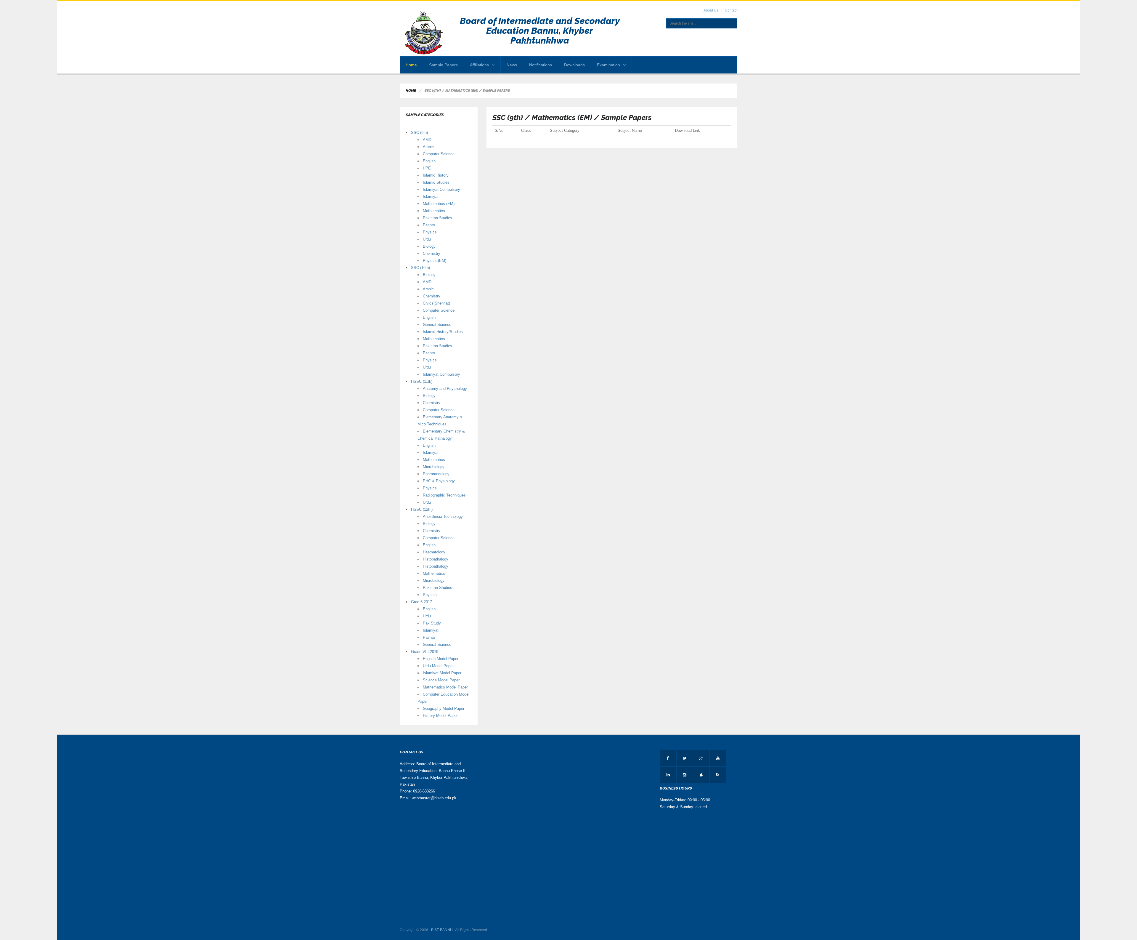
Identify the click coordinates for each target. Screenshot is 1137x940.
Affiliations (479, 65)
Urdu (427, 239)
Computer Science (439, 154)
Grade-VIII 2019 (424, 651)
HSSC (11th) (421, 381)
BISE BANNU (442, 930)
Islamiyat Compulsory (441, 189)
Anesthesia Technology (443, 516)
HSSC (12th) (422, 509)
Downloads (574, 65)
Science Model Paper (441, 680)
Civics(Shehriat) (436, 303)
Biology (429, 246)
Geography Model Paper (443, 708)
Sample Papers (443, 65)
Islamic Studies (436, 182)
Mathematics (434, 211)
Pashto (429, 225)
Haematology (434, 552)
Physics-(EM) (434, 260)
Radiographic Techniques (444, 495)
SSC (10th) (420, 267)
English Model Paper (440, 658)
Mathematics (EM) (439, 203)
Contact (731, 10)
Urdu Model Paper (438, 666)
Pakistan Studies (437, 218)
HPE (427, 168)
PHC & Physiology (439, 481)
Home (411, 65)
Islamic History (436, 175)
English (429, 161)
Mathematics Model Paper (445, 687)
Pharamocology (436, 474)
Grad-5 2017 (421, 602)
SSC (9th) (419, 132)
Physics (430, 232)
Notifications (540, 65)
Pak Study (432, 623)
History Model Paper (440, 715)
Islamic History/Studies (443, 331)
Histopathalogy (435, 559)
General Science (437, 324)
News (512, 65)
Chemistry (431, 253)
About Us (711, 10)
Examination (608, 65)
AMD (427, 139)
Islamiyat (431, 196)
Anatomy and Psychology (445, 388)
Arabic (428, 147)
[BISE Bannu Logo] (424, 33)
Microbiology (433, 467)
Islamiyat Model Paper (442, 673)
